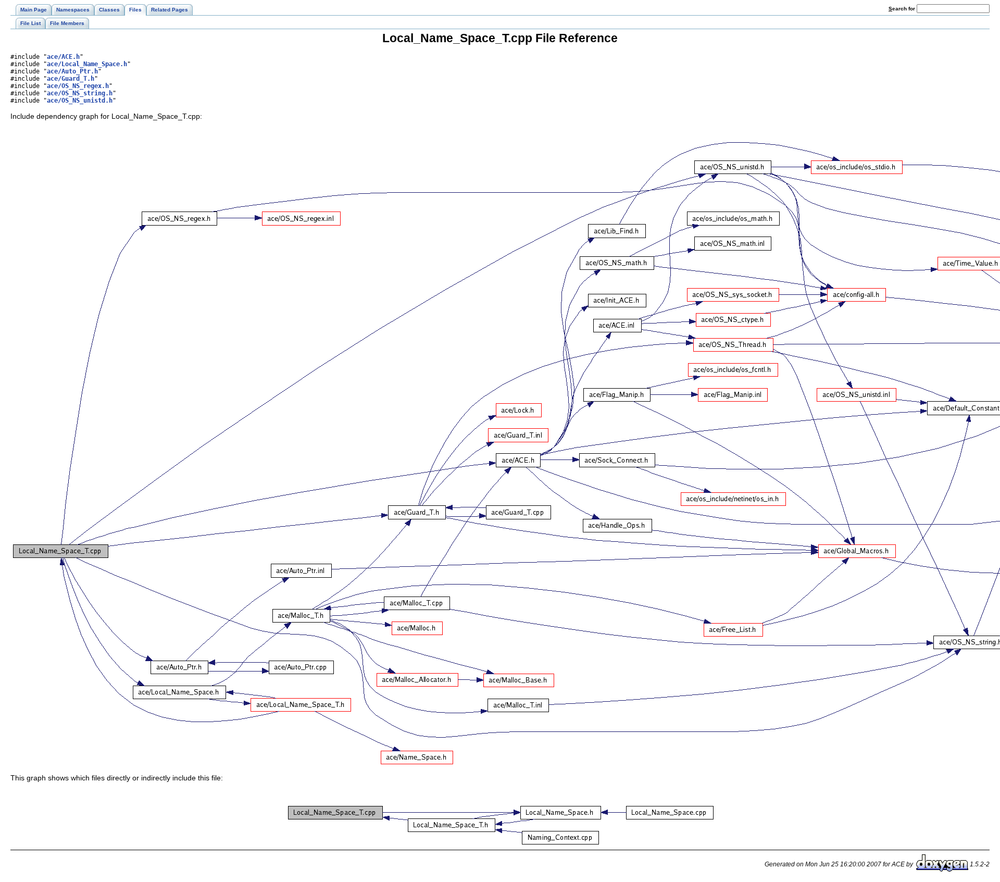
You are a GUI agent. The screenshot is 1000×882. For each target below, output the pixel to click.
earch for (903, 8)
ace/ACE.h (63, 56)
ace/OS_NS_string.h (80, 93)
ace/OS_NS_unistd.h (80, 100)
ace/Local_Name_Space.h (87, 64)
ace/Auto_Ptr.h (72, 71)
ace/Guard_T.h (70, 78)
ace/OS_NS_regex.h (78, 86)
